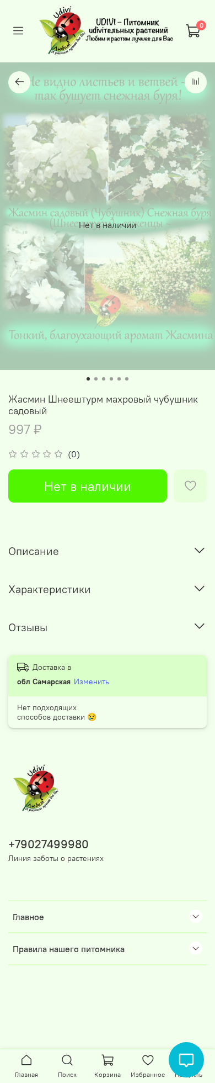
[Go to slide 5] (119, 379)
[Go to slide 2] (96, 379)
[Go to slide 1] (88, 379)
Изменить (91, 681)
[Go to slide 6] (126, 379)
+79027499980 (48, 844)
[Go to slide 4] (111, 379)
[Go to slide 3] (103, 379)
